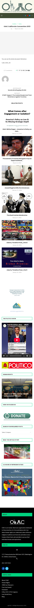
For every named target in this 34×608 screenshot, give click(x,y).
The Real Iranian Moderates (17, 215)
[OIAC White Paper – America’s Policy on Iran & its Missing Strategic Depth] (17, 117)
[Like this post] (17, 70)
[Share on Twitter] (21, 70)
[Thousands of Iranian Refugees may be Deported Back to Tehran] (17, 146)
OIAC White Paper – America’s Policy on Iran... (17, 130)
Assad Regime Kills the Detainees (17, 188)
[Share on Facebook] (19, 70)
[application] (17, 340)
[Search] (32, 15)
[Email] (29, 15)
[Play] (4, 356)
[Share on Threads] (25, 70)
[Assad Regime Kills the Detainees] (17, 175)
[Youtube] (27, 15)
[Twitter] (25, 15)
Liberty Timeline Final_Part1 (17, 270)
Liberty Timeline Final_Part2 (17, 243)
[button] (3, 388)
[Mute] (27, 356)
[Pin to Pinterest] (23, 70)
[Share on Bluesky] (27, 70)
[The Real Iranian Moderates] (17, 203)
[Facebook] (23, 15)
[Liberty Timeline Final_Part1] (17, 257)
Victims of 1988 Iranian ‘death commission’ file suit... (16, 395)
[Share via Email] (28, 70)
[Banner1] (17, 482)
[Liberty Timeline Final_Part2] (17, 230)
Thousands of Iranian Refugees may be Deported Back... (17, 160)
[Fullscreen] (30, 356)
